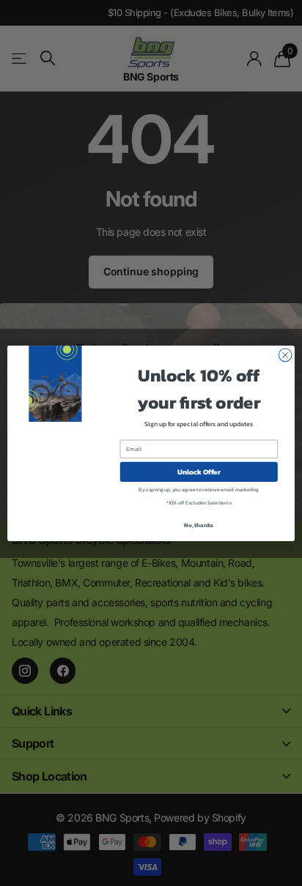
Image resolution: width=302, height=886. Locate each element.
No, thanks (198, 524)
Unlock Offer (199, 471)
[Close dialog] (285, 355)
